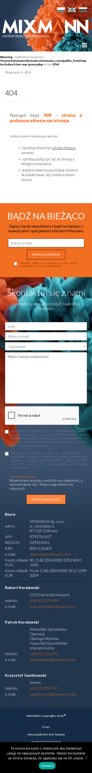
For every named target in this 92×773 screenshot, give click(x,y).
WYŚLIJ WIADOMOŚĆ (46, 499)
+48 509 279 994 (44, 600)
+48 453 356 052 (44, 653)
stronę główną (64, 147)
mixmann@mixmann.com (50, 554)
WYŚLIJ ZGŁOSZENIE (46, 254)
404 (27, 72)
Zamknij (47, 766)
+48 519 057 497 (44, 688)
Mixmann (12, 72)
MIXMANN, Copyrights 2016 (46, 716)
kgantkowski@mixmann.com (53, 694)
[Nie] (85, 757)
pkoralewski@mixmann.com (53, 659)
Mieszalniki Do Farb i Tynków (46, 734)
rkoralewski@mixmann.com (52, 606)
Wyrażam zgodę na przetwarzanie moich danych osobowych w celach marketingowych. (49, 264)
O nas (46, 727)
